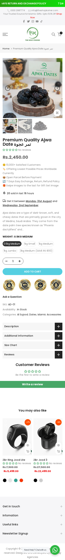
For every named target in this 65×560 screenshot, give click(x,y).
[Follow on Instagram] (33, 21)
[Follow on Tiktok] (41, 21)
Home (6, 48)
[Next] (57, 88)
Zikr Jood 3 (40, 460)
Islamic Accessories (49, 314)
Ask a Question (12, 297)
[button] (10, 150)
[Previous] (7, 88)
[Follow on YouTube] (37, 21)
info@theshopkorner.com (44, 10)
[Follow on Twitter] (28, 21)
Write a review (32, 384)
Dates (32, 314)
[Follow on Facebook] (24, 21)
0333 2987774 (17, 10)
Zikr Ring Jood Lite (14, 460)
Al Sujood (22, 314)
